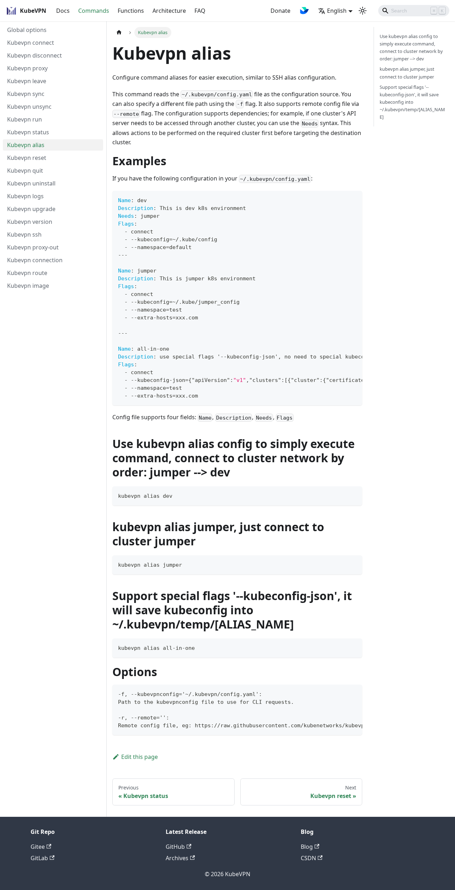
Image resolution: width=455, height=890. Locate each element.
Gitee (38, 847)
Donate (280, 11)
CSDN (308, 858)
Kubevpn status (28, 132)
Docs (63, 11)
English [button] (337, 11)
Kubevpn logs (25, 196)
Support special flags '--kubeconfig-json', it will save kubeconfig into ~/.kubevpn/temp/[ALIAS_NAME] (412, 102)
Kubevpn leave (26, 81)
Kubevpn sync (25, 94)
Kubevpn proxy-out (33, 247)
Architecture (169, 11)
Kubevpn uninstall (31, 183)
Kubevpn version (29, 222)
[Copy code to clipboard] (353, 200)
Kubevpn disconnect (34, 55)
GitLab (39, 858)
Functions (131, 11)
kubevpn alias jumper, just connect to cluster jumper (407, 73)
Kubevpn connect (30, 43)
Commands (93, 11)
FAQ (199, 11)
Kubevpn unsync (29, 106)
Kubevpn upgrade (31, 209)
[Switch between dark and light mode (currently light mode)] (362, 10)
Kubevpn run (24, 119)
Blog (307, 847)
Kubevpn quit (25, 170)
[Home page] (119, 32)
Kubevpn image (28, 286)
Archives (177, 858)
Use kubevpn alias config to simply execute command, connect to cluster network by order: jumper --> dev (411, 47)
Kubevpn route (27, 273)
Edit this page (139, 757)
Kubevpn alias (25, 145)
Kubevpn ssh (24, 234)
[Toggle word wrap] (340, 200)
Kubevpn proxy (27, 68)
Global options (27, 30)
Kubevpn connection (35, 260)
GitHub (175, 847)
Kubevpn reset (26, 158)
